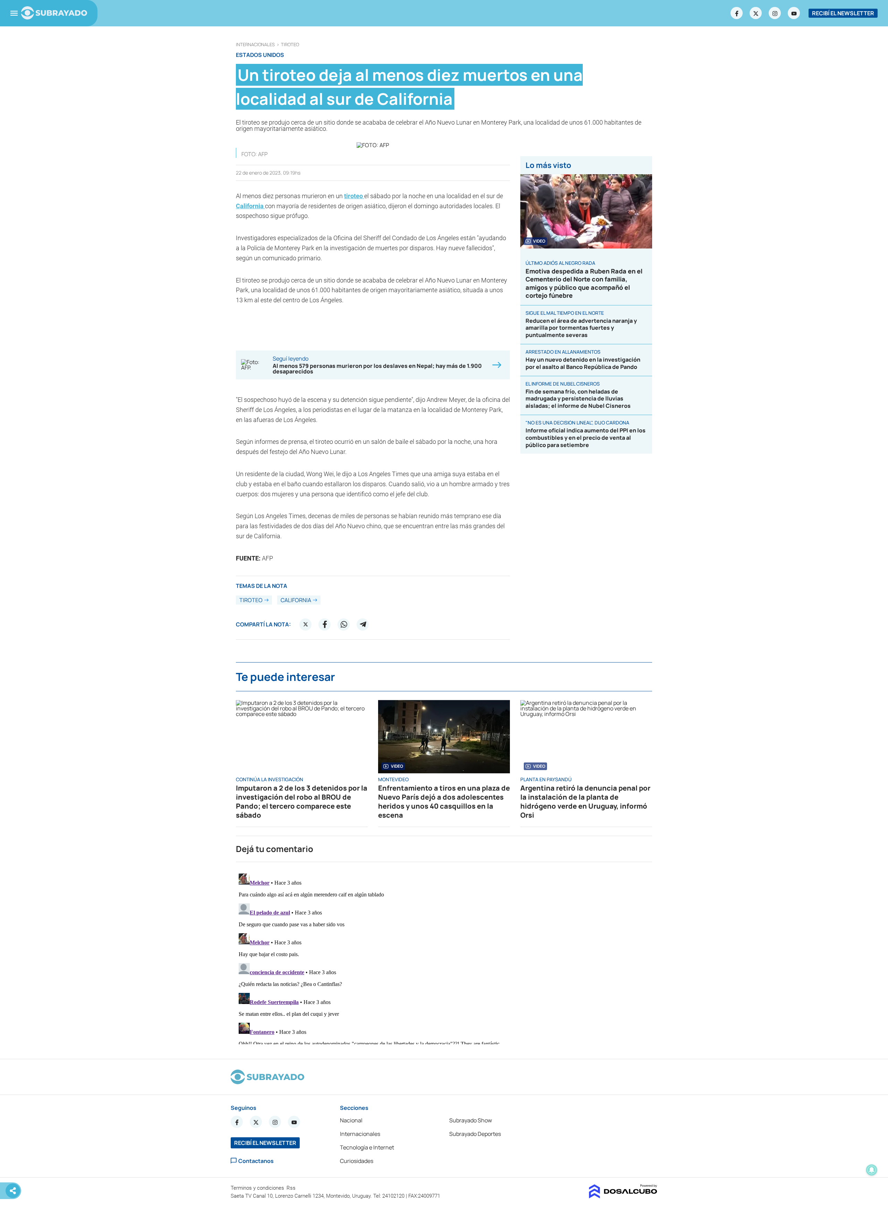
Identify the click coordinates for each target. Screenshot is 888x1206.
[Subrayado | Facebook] (737, 13)
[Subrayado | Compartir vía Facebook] (325, 624)
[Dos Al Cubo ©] (623, 1196)
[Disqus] (444, 957)
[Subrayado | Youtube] (794, 13)
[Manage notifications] (871, 1169)
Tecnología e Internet (367, 1147)
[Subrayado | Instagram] (775, 13)
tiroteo (290, 44)
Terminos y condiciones (258, 1188)
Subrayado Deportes (475, 1134)
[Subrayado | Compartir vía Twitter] (305, 624)
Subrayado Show (470, 1120)
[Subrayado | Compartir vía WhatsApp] (344, 624)
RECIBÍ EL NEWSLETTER (843, 13)
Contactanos (256, 1161)
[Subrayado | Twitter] (756, 13)
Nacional (351, 1120)
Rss (292, 1188)
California (250, 206)
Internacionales (255, 44)
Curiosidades (356, 1161)
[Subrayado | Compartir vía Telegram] (363, 624)
